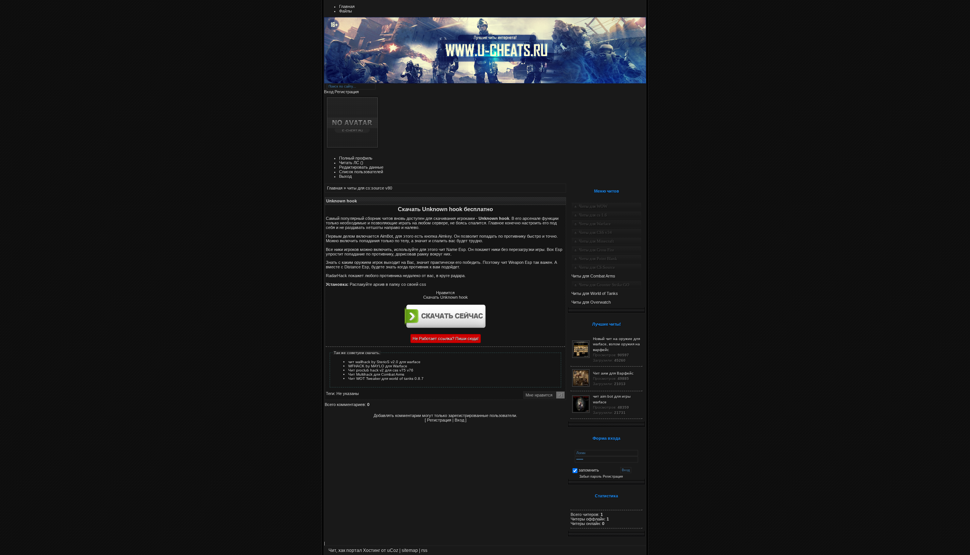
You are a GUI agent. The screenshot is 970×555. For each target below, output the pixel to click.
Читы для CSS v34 (595, 232)
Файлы (345, 11)
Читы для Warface (595, 223)
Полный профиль (355, 158)
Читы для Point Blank (598, 258)
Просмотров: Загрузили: (616, 349)
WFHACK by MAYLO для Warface (377, 366)
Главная (347, 6)
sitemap (410, 550)
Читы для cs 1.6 (593, 215)
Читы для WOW (593, 206)
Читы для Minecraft (596, 241)
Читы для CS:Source (597, 267)
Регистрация (347, 91)
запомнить (589, 470)
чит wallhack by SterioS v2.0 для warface (384, 362)
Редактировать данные (361, 167)
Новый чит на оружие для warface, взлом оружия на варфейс (616, 344)
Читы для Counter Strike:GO (604, 284)
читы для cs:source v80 (369, 188)
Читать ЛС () (351, 162)
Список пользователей (361, 171)
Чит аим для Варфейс (613, 373)
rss (424, 550)
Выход (345, 176)
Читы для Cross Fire (596, 250)
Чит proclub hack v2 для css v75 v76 (380, 370)
